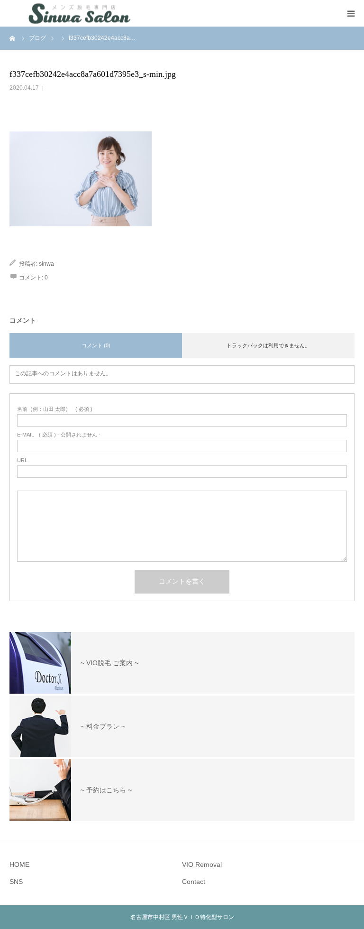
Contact (193, 881)
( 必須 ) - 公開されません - (58, 434)
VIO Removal (202, 864)
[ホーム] (12, 38)
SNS (16, 881)
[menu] (350, 13)
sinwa (46, 263)
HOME (19, 864)
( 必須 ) (54, 409)
